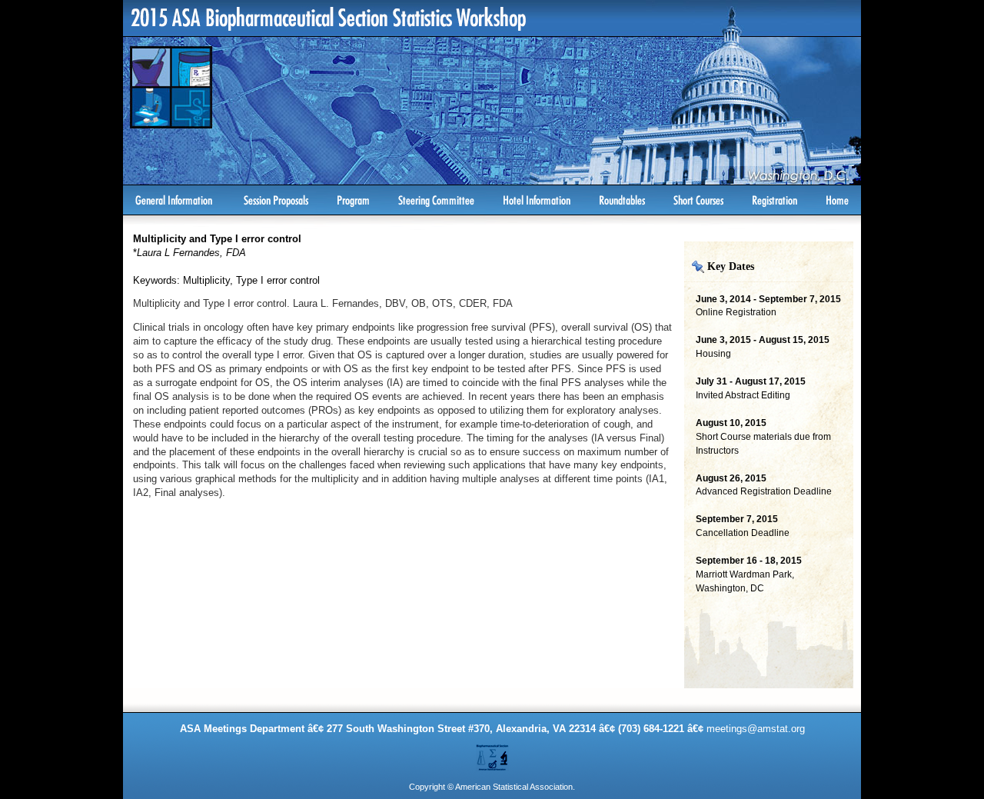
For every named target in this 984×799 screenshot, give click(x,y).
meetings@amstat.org (755, 728)
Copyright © (431, 786)
